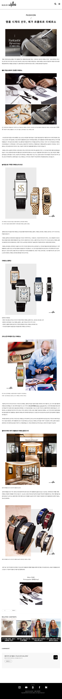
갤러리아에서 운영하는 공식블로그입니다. (13, 658)
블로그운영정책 (37, 691)
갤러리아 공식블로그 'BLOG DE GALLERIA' (16, 656)
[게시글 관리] (8, 610)
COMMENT (6, 648)
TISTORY (33, 684)
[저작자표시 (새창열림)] (17, 610)
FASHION (31, 15)
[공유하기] (6, 610)
